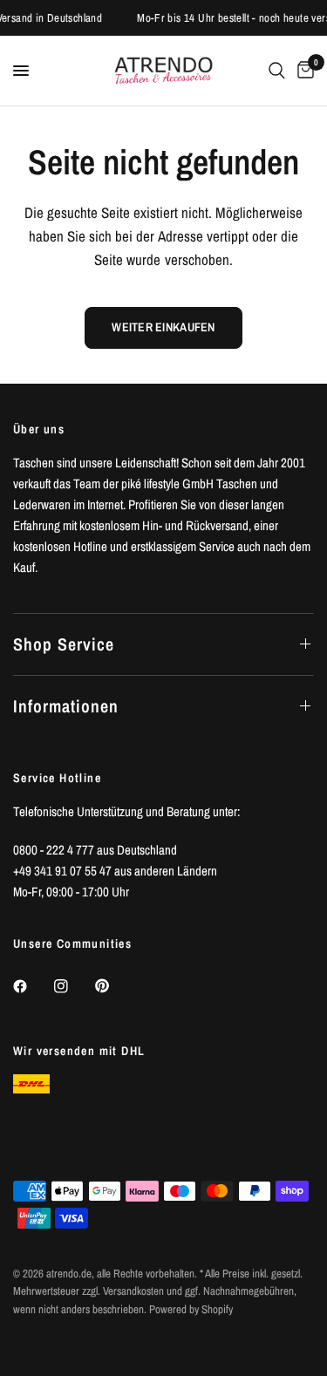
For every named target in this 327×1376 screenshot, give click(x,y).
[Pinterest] (114, 986)
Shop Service (63, 644)
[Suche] (276, 71)
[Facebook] (32, 986)
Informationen (66, 706)
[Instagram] (73, 986)
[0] (302, 71)
